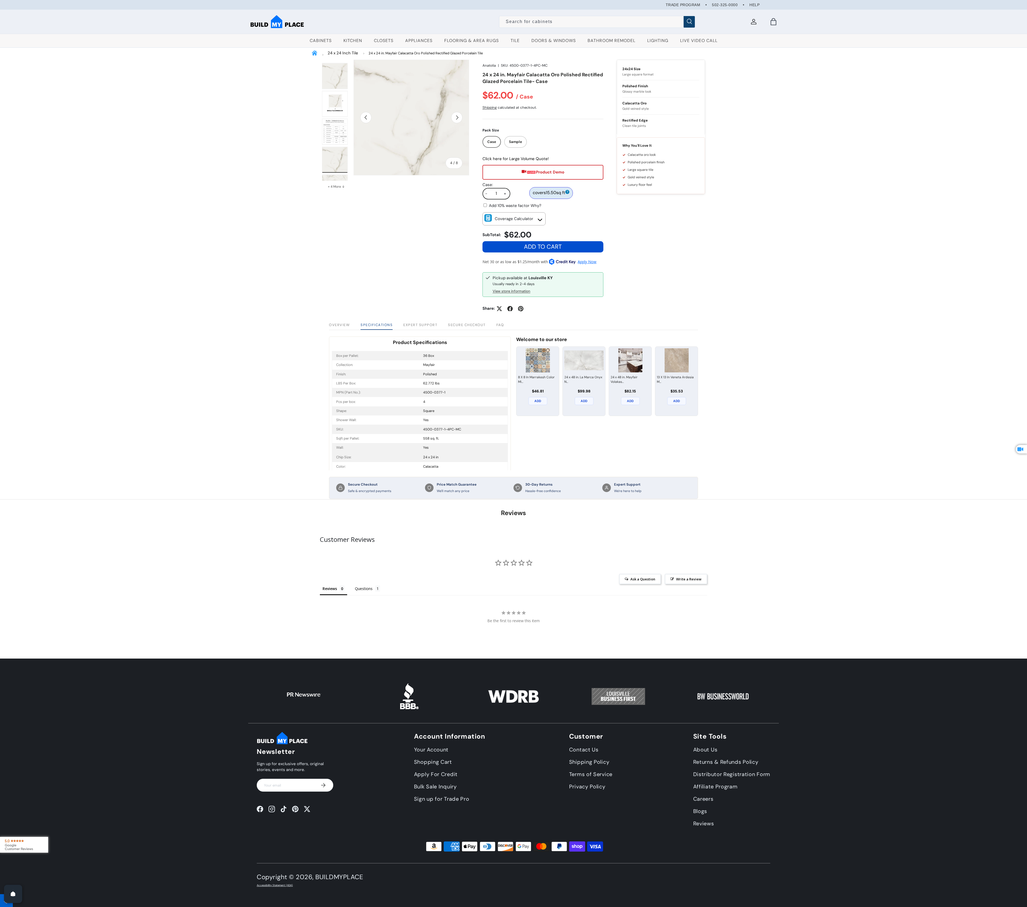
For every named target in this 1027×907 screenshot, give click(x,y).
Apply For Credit (436, 773)
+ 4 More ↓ (336, 186)
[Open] (13, 894)
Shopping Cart (433, 761)
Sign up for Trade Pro (441, 798)
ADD (537, 401)
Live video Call (699, 40)
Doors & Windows (553, 40)
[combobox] (597, 21)
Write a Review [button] (689, 579)
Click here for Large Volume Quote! (515, 158)
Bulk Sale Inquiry (435, 786)
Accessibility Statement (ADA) (275, 885)
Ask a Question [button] (642, 579)
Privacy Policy (587, 786)
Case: (487, 184)
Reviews (703, 823)
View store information (511, 291)
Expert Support (420, 325)
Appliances (418, 40)
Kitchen (352, 40)
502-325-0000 (725, 5)
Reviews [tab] (330, 588)
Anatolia (489, 65)
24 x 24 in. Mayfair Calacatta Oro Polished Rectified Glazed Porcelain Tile (426, 53)
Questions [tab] (364, 588)
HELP (754, 5)
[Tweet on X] (499, 308)
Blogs (700, 810)
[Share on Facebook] (510, 308)
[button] (773, 22)
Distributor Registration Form (731, 773)
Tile (515, 40)
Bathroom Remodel (611, 40)
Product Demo (550, 172)
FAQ (500, 325)
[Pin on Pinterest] (520, 308)
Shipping (489, 107)
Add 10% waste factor (515, 205)
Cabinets (321, 40)
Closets (383, 40)
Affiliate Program (715, 786)
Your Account (431, 749)
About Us (705, 749)
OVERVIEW (339, 325)
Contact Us (584, 749)
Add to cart (543, 247)
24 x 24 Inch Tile (343, 53)
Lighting (657, 40)
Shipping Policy (589, 761)
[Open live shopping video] (1021, 449)
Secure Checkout (467, 325)
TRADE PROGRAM (683, 5)
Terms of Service (590, 773)
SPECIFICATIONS (377, 325)
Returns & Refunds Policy (725, 761)
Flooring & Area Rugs (471, 40)
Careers (703, 798)
